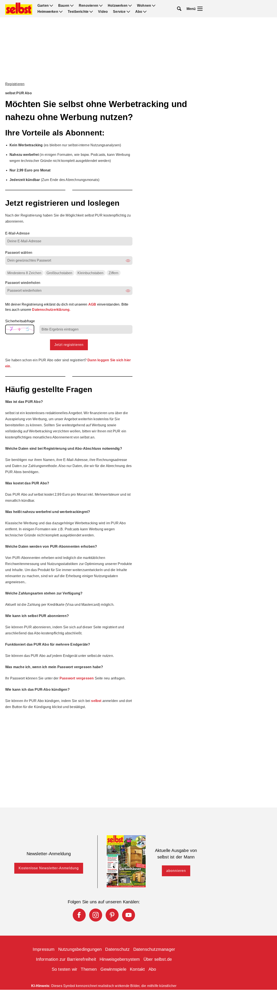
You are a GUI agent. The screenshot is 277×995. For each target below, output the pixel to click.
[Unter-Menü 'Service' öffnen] (128, 11)
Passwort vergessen (77, 678)
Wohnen (144, 5)
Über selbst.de (157, 959)
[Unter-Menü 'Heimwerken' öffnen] (61, 11)
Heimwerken (47, 11)
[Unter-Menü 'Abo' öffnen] (145, 11)
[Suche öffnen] (179, 9)
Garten (43, 5)
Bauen (63, 5)
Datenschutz (117, 949)
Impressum (44, 949)
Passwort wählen (18, 252)
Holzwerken (117, 5)
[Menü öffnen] (200, 8)
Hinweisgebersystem (120, 959)
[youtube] (128, 915)
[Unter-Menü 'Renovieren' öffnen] (101, 5)
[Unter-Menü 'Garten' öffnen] (51, 5)
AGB (92, 304)
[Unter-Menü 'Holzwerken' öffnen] (130, 5)
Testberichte (78, 11)
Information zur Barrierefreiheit (66, 959)
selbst (96, 701)
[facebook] (79, 915)
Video (103, 11)
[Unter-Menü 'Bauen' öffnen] (72, 5)
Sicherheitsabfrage (20, 321)
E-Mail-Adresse (17, 233)
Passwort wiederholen (22, 283)
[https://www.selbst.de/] (18, 9)
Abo (138, 11)
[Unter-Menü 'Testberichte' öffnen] (91, 11)
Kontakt (137, 969)
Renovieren (88, 5)
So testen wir (64, 969)
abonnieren (176, 871)
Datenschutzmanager (154, 949)
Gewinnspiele (113, 969)
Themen (89, 969)
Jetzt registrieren (69, 345)
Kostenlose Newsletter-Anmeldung (49, 868)
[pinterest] (112, 915)
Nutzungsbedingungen (80, 949)
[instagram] (95, 915)
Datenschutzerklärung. (51, 309)
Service (119, 11)
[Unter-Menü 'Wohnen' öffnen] (153, 5)
